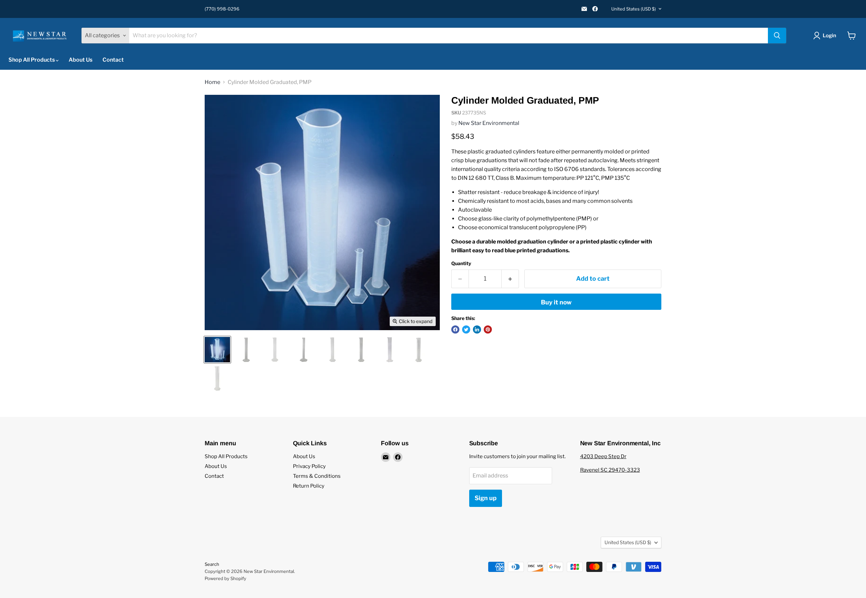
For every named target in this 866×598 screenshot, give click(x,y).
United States (633, 9)
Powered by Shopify (225, 578)
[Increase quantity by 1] (510, 279)
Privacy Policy (309, 466)
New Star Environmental (488, 123)
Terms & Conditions (317, 476)
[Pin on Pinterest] (488, 329)
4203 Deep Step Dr (603, 456)
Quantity (461, 263)
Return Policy (308, 486)
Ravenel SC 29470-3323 (610, 470)
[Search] (777, 35)
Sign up (486, 497)
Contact (113, 60)
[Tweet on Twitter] (466, 329)
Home (212, 82)
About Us (80, 60)
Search (212, 564)
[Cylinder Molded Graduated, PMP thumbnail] (217, 349)
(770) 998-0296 (222, 9)
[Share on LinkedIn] (477, 329)
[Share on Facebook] (455, 329)
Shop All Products (32, 60)
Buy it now (556, 302)
